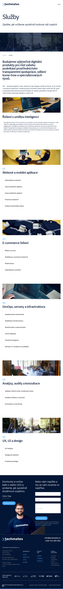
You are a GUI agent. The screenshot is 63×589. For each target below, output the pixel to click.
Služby (25, 554)
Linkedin (39, 556)
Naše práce (26, 557)
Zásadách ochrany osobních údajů (43, 525)
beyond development (55, 585)
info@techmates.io (53, 538)
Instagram (40, 558)
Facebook (39, 561)
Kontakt (25, 562)
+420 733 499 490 (52, 541)
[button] (25, 180)
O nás (24, 559)
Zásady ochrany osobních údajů (38, 585)
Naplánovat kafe (9, 503)
